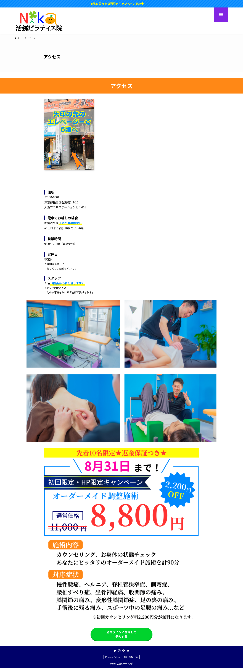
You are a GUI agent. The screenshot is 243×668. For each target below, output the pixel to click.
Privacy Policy (112, 657)
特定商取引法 (131, 657)
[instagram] (119, 650)
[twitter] (115, 650)
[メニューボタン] (221, 14)
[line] (123, 650)
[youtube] (128, 650)
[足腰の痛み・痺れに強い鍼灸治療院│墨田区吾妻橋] (39, 21)
